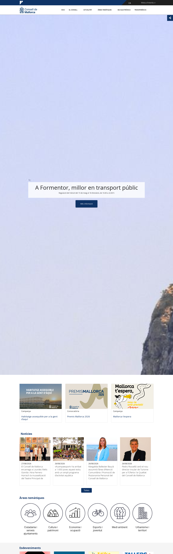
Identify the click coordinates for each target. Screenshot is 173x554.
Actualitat (87, 10)
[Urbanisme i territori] (142, 513)
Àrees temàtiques (105, 10)
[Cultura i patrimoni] (53, 513)
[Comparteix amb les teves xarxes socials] (170, 18)
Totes (86, 490)
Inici (63, 10)
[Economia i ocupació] (75, 513)
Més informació (86, 204)
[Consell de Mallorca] (28, 10)
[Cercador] (151, 10)
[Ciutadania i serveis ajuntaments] (30, 513)
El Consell (73, 10)
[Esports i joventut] (98, 513)
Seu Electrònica (124, 10)
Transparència (140, 10)
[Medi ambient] (120, 513)
